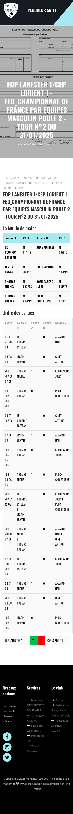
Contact (60, 700)
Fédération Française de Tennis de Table (60, 710)
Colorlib (28, 783)
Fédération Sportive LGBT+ (60, 725)
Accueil (22, 144)
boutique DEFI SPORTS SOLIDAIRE (35, 705)
